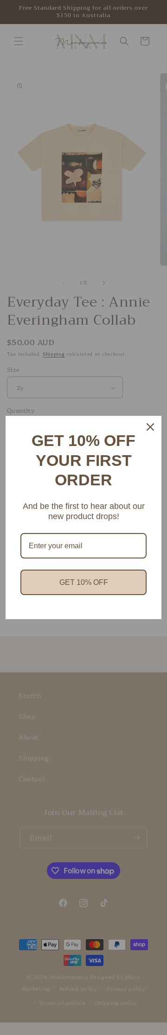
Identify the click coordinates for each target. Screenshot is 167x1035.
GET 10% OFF (83, 582)
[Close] (150, 427)
